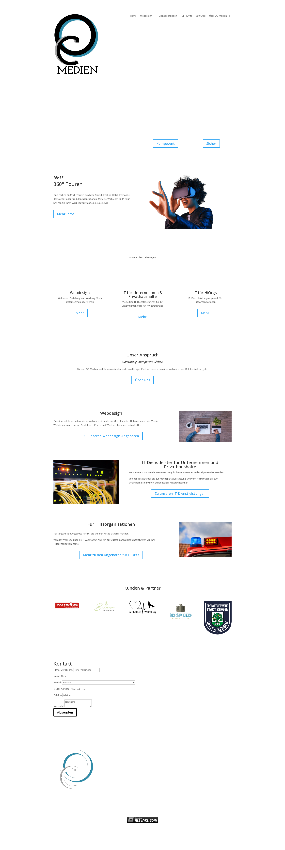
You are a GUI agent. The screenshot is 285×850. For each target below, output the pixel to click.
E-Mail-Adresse (61, 688)
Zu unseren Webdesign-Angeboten (111, 436)
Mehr (80, 313)
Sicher (211, 143)
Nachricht (58, 706)
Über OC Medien (218, 16)
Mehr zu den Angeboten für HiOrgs (111, 555)
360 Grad (201, 16)
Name (56, 676)
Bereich (57, 682)
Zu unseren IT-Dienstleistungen (180, 493)
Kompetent (165, 143)
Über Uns (142, 380)
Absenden (65, 712)
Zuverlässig (132, 136)
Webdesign (146, 16)
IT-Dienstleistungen (166, 16)
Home (133, 16)
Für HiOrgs (186, 16)
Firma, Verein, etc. (63, 669)
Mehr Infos (65, 214)
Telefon (57, 695)
